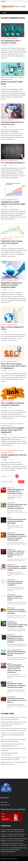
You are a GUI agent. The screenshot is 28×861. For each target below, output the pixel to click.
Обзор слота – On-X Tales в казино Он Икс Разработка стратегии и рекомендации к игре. (12, 735)
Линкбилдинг (10, 400)
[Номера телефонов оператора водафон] (11, 817)
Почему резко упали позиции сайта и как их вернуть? (11, 242)
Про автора (4, 802)
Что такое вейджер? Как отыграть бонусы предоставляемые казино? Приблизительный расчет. (14, 849)
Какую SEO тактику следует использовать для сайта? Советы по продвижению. (13, 366)
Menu (4, 12)
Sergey (4, 45)
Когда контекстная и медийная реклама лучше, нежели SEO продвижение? (12, 430)
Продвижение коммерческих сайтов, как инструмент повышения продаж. (11, 285)
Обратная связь (5, 805)
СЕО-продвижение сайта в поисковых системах (10, 42)
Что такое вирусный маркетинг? (13, 163)
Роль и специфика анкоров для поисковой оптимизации (12, 404)
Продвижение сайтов (12, 38)
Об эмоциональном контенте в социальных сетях (12, 123)
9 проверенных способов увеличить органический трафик (13, 203)
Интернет (3, 38)
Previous (4, 476)
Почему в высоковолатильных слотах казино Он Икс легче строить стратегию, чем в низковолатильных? (13, 724)
